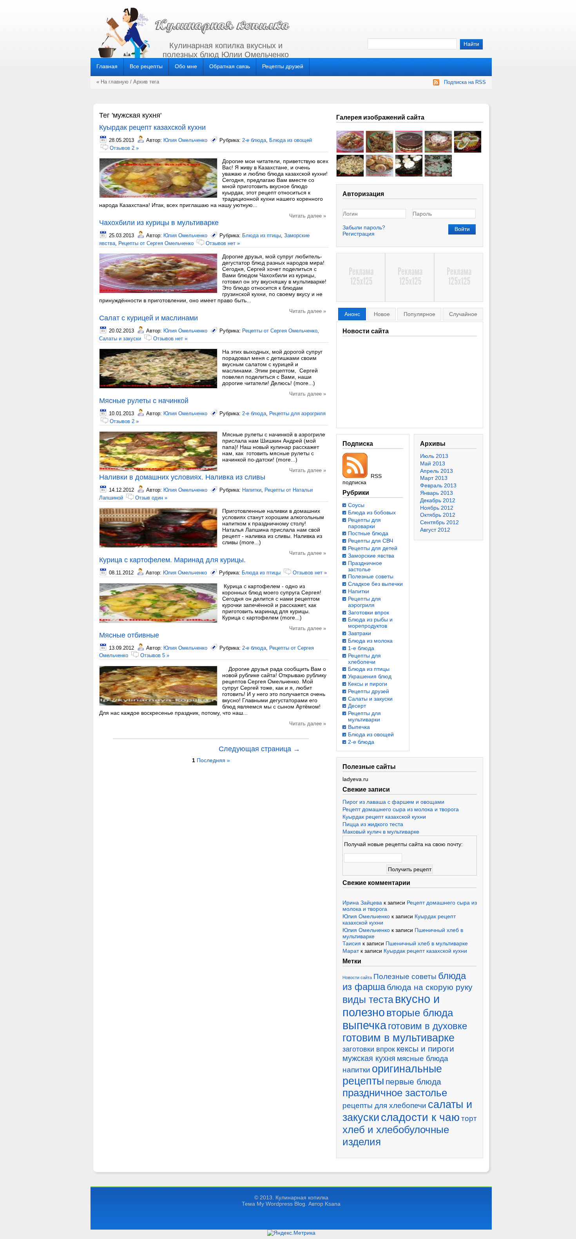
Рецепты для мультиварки (364, 716)
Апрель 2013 (436, 471)
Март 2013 (433, 478)
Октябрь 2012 (437, 515)
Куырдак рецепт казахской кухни (152, 127)
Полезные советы (370, 576)
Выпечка (359, 727)
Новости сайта (357, 977)
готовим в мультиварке (398, 1038)
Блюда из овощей (290, 140)
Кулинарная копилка (301, 1197)
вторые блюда (419, 1013)
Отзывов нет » (223, 243)
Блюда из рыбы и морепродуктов (370, 622)
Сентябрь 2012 (439, 522)
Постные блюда (368, 533)
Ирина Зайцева (362, 902)
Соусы (356, 505)
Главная (107, 66)
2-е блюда (254, 140)
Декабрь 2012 (437, 500)
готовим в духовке (427, 1026)
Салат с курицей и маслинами (148, 318)
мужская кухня (368, 1058)
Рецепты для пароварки (364, 523)
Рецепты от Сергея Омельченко (156, 243)
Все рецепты (146, 66)
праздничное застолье (394, 1092)
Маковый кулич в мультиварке (380, 831)
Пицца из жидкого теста (372, 824)
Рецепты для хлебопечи (364, 658)
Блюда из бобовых (372, 512)
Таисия (351, 943)
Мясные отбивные (129, 635)
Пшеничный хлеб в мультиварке (427, 943)
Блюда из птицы (261, 235)
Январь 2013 (436, 493)
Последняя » (213, 760)
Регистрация (358, 234)
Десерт (357, 706)
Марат (350, 951)
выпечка (364, 1025)
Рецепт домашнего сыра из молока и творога (400, 809)
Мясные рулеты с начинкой (143, 401)
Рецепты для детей (372, 548)
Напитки (251, 490)
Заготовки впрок (368, 612)
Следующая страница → (259, 749)
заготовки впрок (368, 1049)
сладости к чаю (420, 1117)
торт (469, 1118)
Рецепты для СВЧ (370, 541)
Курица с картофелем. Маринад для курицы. (172, 560)
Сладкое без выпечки (375, 584)
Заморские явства (371, 555)
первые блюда (413, 1081)
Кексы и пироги (367, 684)
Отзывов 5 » (154, 655)
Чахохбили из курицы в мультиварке (159, 223)
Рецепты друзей (282, 66)
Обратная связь (229, 66)
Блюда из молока (370, 641)
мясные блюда (422, 1058)
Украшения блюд (369, 676)
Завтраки (359, 633)
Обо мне (186, 66)
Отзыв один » (151, 498)
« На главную (112, 82)
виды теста (367, 999)
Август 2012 (435, 530)
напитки (356, 1070)
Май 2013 (432, 463)
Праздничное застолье (365, 566)
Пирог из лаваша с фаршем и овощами (393, 802)
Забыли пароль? (363, 227)
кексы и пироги (425, 1049)
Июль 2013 (434, 456)
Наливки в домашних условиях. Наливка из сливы (182, 477)
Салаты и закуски (120, 339)
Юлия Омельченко (185, 140)
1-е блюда (361, 648)
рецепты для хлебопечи (384, 1105)
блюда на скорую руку (430, 987)
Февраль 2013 (438, 485)
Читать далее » (307, 216)
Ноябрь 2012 (436, 508)
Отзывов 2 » (124, 148)
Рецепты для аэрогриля (297, 413)
